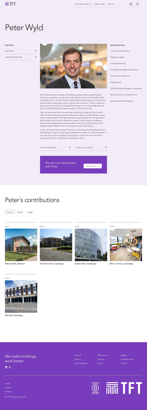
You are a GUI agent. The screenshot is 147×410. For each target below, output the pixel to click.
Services (78, 355)
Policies (8, 387)
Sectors (78, 359)
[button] (83, 4)
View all (10, 212)
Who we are (102, 355)
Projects (101, 359)
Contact (124, 363)
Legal (7, 383)
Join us (100, 363)
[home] (10, 3)
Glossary (8, 391)
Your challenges (81, 363)
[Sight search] (131, 4)
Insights (124, 355)
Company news (127, 359)
